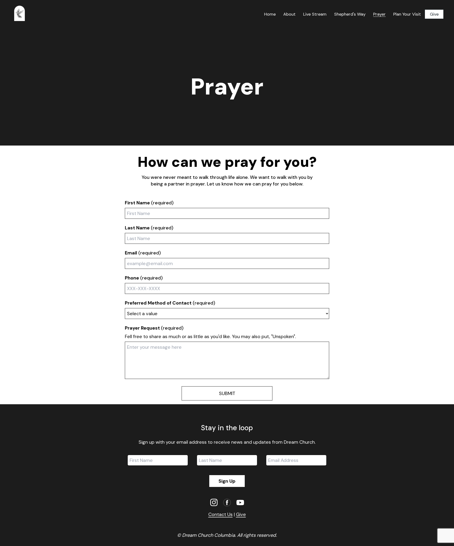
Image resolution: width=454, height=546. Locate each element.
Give (434, 14)
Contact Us (220, 514)
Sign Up (227, 481)
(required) (149, 203)
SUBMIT (227, 393)
